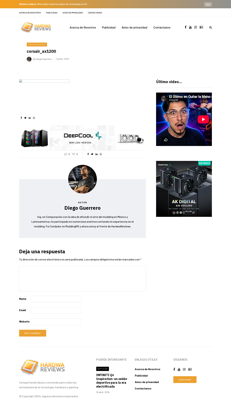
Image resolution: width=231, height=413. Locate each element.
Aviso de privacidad (73, 12)
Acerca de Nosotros (30, 12)
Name (22, 298)
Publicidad (51, 12)
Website (24, 321)
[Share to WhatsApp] (34, 118)
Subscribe (185, 379)
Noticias (103, 369)
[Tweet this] (25, 118)
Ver (208, 4)
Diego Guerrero (44, 58)
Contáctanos (95, 12)
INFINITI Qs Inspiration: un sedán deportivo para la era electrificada (111, 380)
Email (22, 310)
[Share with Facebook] (21, 118)
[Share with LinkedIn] (30, 118)
